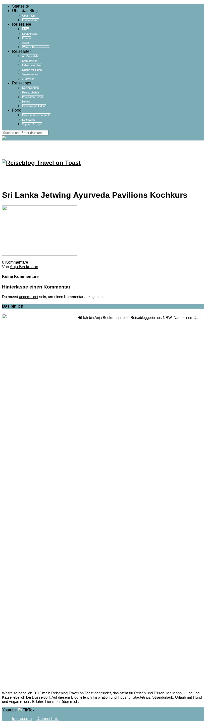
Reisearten (22, 51)
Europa (26, 38)
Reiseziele (21, 24)
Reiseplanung (30, 87)
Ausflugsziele (30, 56)
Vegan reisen (30, 74)
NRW (25, 29)
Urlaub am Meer (32, 65)
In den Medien (30, 20)
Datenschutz (47, 718)
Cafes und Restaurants (36, 115)
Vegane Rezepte (32, 124)
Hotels (26, 101)
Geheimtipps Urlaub (34, 106)
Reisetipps (21, 83)
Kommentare (15, 262)
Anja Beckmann (24, 267)
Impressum (22, 718)
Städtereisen (29, 60)
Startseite (20, 6)
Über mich (28, 15)
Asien (25, 42)
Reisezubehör (30, 92)
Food (16, 110)
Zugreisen (28, 78)
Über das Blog (25, 11)
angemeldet (28, 297)
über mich (70, 701)
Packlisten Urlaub (32, 97)
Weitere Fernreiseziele (35, 47)
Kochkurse (28, 119)
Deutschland (29, 33)
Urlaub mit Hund (32, 69)
